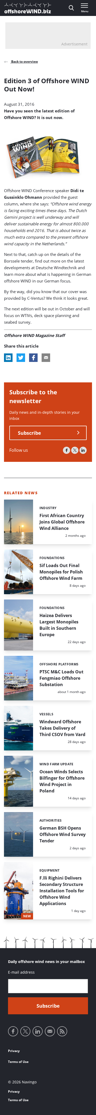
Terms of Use (18, 1061)
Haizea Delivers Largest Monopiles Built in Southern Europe (58, 625)
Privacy (14, 1051)
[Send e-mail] (50, 1031)
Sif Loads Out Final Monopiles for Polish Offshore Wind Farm (61, 572)
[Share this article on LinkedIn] (8, 357)
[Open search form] (71, 8)
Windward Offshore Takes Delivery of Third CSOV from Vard (62, 728)
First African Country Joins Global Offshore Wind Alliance (62, 522)
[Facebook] (66, 450)
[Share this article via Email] (46, 357)
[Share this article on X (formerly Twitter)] (21, 357)
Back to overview (24, 61)
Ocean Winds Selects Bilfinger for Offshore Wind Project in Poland (62, 781)
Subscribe (29, 433)
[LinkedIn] (83, 450)
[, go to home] (27, 8)
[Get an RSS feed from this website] (62, 1031)
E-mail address (21, 972)
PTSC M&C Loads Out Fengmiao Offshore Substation (61, 678)
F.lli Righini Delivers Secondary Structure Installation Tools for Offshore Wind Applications (61, 890)
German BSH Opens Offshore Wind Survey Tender (62, 834)
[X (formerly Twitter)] (74, 450)
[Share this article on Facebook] (33, 357)
